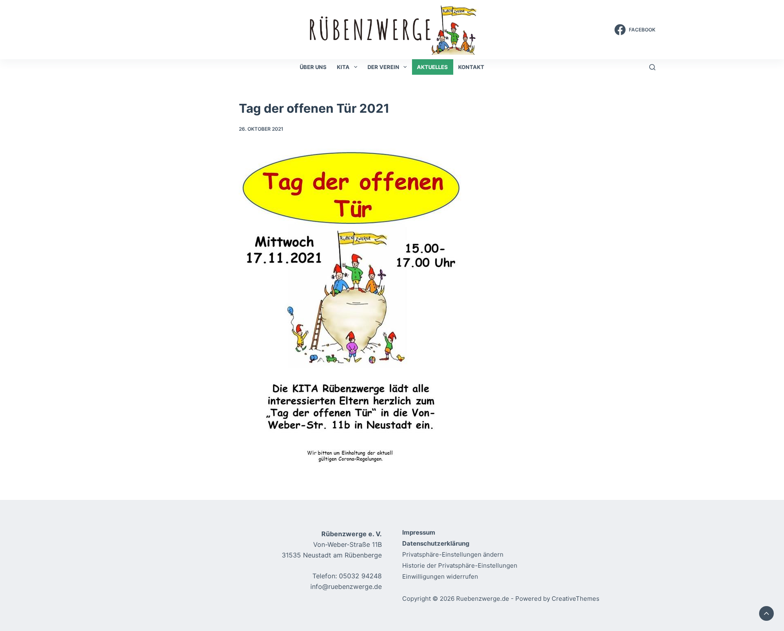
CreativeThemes (575, 598)
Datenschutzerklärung (436, 543)
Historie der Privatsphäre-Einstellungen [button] (459, 565)
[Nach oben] (766, 613)
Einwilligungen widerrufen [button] (440, 576)
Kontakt (471, 67)
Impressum (418, 532)
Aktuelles (432, 67)
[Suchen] (652, 67)
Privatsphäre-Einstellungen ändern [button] (452, 554)
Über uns (313, 67)
